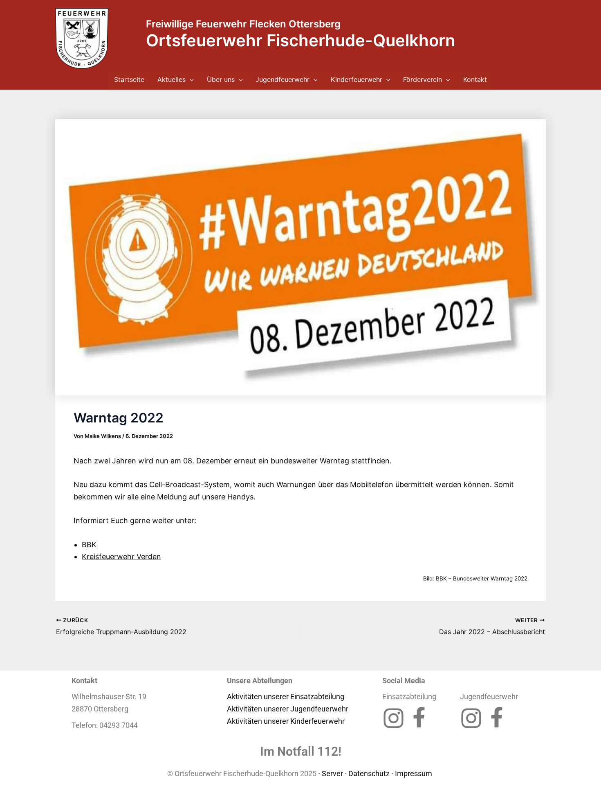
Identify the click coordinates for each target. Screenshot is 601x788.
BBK (89, 544)
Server (332, 773)
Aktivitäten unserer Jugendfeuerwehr (287, 708)
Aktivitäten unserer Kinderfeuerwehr (286, 721)
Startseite (129, 79)
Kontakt (475, 79)
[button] (190, 79)
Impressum (414, 773)
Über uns (221, 79)
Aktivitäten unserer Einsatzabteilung (285, 696)
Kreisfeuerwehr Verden (121, 556)
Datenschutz (369, 773)
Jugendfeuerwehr (282, 79)
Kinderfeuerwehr (356, 79)
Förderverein (422, 79)
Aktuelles (171, 79)
